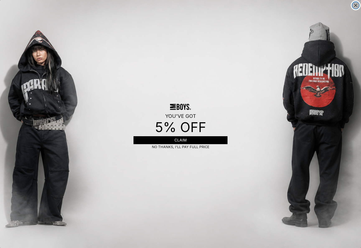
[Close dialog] (355, 5)
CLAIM (180, 140)
